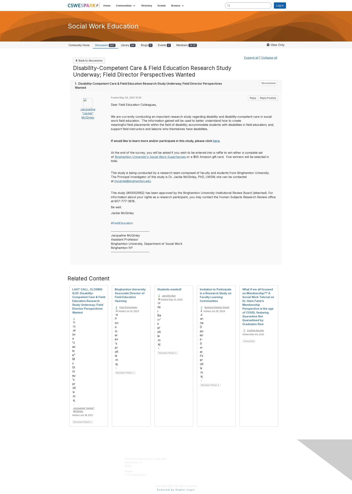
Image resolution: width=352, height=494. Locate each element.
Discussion (104, 45)
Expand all (251, 58)
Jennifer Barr (169, 295)
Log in (280, 5)
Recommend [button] (269, 83)
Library (127, 45)
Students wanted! (169, 289)
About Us (235, 458)
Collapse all (269, 58)
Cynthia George (255, 330)
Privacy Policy (238, 462)
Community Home (79, 45)
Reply (253, 98)
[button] (126, 5)
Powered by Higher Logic (176, 489)
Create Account (134, 480)
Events (164, 45)
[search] (229, 5)
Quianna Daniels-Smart (216, 307)
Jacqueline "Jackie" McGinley (87, 113)
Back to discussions (90, 60)
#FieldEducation (122, 223)
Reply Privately (268, 98)
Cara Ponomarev (128, 307)
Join (180, 458)
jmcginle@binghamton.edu (132, 181)
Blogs (146, 45)
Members (186, 45)
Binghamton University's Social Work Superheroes (150, 157)
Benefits (182, 462)
